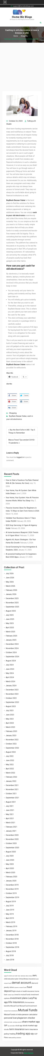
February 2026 (11, 590)
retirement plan (8, 1022)
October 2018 (11, 943)
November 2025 (12, 603)
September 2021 (12, 798)
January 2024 (11, 686)
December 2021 (12, 785)
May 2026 (10, 582)
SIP (5, 1025)
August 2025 (11, 611)
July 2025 (10, 615)
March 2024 (10, 681)
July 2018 (10, 955)
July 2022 (10, 756)
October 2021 (11, 794)
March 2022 (10, 773)
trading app (23, 1033)
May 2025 (10, 623)
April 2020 (10, 868)
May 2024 (10, 673)
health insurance (28, 991)
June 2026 (10, 578)
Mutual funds (27, 1010)
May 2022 (10, 764)
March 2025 (10, 632)
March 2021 (10, 823)
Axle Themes (28, 1053)
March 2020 (10, 872)
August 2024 (11, 661)
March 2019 (10, 922)
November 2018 (12, 939)
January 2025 (11, 640)
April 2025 (10, 627)
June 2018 (10, 960)
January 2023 (11, 735)
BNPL (35, 975)
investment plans (19, 998)
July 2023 (10, 710)
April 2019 (10, 918)
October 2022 (11, 744)
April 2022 (10, 769)
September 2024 (12, 657)
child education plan (11, 979)
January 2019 (11, 930)
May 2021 (10, 814)
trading (12, 1034)
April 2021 (10, 818)
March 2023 (10, 727)
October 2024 (11, 652)
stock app (18, 1026)
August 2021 (11, 802)
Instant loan (11, 994)
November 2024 (12, 648)
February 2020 (11, 877)
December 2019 (12, 885)
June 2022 (10, 760)
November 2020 (12, 839)
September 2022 (12, 748)
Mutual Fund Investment (28, 1006)
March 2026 (10, 586)
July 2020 (10, 856)
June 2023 (10, 715)
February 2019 (11, 926)
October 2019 (11, 893)
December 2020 (12, 835)
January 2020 (11, 881)
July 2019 (10, 906)
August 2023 (11, 706)
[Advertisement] (22, 65)
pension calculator (29, 1014)
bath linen (17, 976)
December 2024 (12, 644)
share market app (31, 1021)
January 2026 (11, 594)
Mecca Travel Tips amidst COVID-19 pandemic (21, 441)
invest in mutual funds (22, 994)
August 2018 (11, 951)
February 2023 (11, 731)
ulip (32, 1033)
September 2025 (12, 607)
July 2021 (10, 806)
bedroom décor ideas (26, 976)
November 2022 (12, 740)
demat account (21, 982)
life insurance (16, 1002)
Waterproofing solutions (14, 1037)
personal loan (10, 1018)
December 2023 (12, 690)
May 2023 (10, 719)
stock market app (30, 1025)
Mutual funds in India (13, 1014)
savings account (17, 1022)
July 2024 (10, 665)
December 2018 (12, 935)
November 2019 (12, 889)
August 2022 (11, 752)
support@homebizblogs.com (23, 6)
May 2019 (10, 914)
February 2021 (11, 827)
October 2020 (11, 843)
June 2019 (10, 910)
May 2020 (10, 864)
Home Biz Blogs (22, 16)
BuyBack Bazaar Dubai (18, 416)
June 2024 (10, 669)
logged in (20, 457)
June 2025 (10, 619)
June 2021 (10, 810)
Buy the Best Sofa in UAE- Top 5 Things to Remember (21, 431)
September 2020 (12, 848)
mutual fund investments (11, 1011)
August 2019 (11, 901)
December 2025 (12, 598)
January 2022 (11, 781)
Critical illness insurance (27, 979)
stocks (6, 1029)
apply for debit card (9, 976)
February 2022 (11, 777)
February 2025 (11, 636)
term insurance (17, 1029)
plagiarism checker (26, 1018)
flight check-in (17, 991)
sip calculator (11, 1026)
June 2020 (10, 860)
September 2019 (12, 897)
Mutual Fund (14, 1006)
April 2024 (10, 677)
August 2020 (11, 852)
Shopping (13, 413)
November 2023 (12, 694)
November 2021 (12, 789)
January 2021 (11, 831)
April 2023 (10, 723)
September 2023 (12, 702)
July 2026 (10, 573)
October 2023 (11, 698)
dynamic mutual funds (20, 987)
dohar (12, 987)
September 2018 (12, 947)
